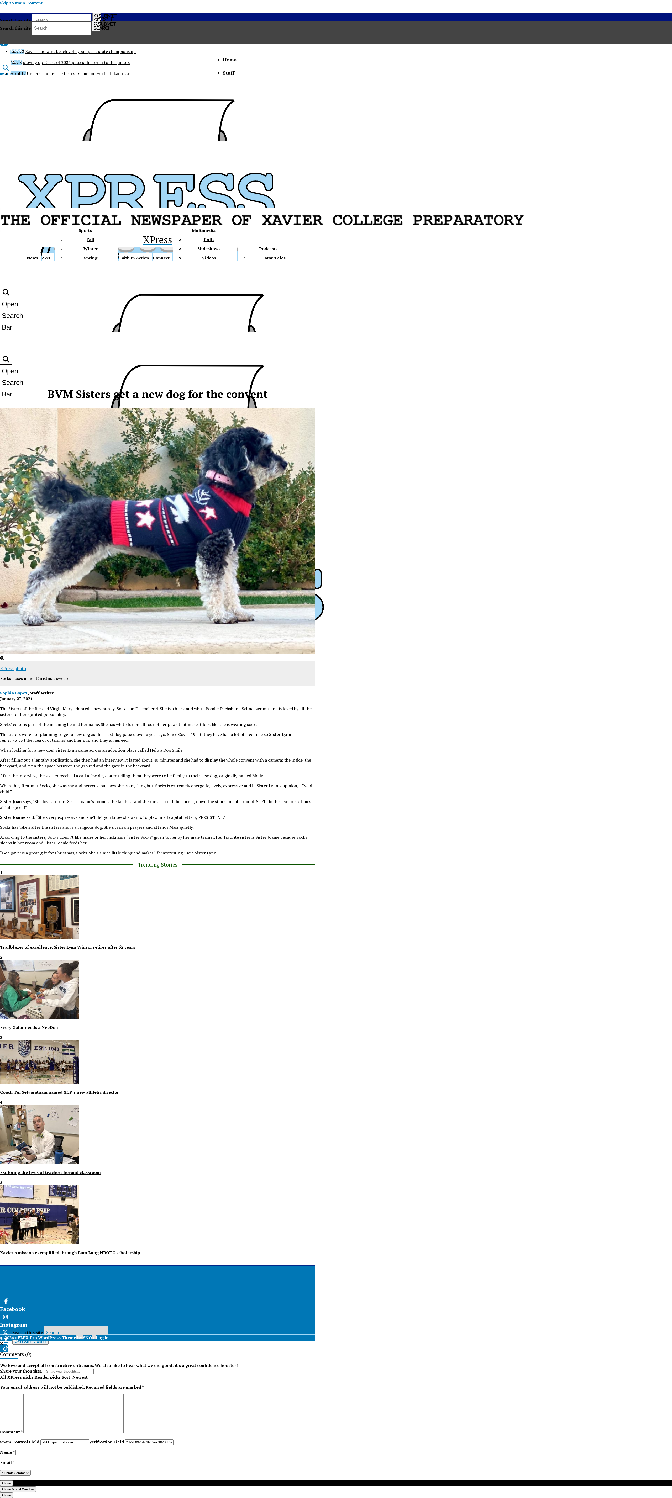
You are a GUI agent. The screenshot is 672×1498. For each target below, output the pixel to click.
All (3, 1377)
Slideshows (208, 249)
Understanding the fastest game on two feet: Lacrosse (78, 73)
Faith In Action (134, 258)
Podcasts (268, 249)
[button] (1, 1343)
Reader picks (47, 1377)
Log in (102, 1338)
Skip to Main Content (21, 3)
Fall (90, 239)
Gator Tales (273, 258)
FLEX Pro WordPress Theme (47, 1338)
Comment (11, 1432)
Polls (209, 239)
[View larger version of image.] (157, 531)
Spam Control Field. (20, 1442)
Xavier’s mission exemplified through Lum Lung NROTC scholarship (70, 1253)
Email (7, 1462)
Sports (85, 230)
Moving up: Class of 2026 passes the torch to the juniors (76, 62)
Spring (90, 258)
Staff (228, 73)
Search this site (15, 20)
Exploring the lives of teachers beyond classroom (50, 1172)
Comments (12, 1354)
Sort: (75, 1377)
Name (7, 1452)
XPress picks (20, 1377)
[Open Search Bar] (5, 67)
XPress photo (13, 668)
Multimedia (204, 230)
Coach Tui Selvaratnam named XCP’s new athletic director (59, 1092)
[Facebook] (80, 1301)
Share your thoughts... (22, 1371)
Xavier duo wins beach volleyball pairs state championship (80, 51)
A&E (46, 258)
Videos (209, 258)
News (32, 258)
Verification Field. (107, 1442)
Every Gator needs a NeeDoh (29, 1027)
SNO (87, 1338)
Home (230, 59)
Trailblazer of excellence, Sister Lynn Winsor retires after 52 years (67, 947)
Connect (161, 258)
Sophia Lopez (14, 693)
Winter (90, 249)
